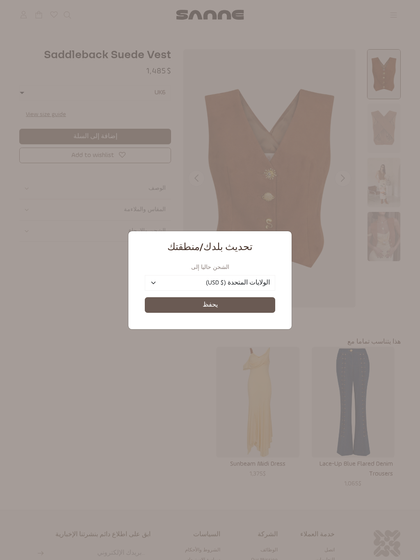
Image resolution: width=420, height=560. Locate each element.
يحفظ (210, 305)
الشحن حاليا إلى (210, 267)
